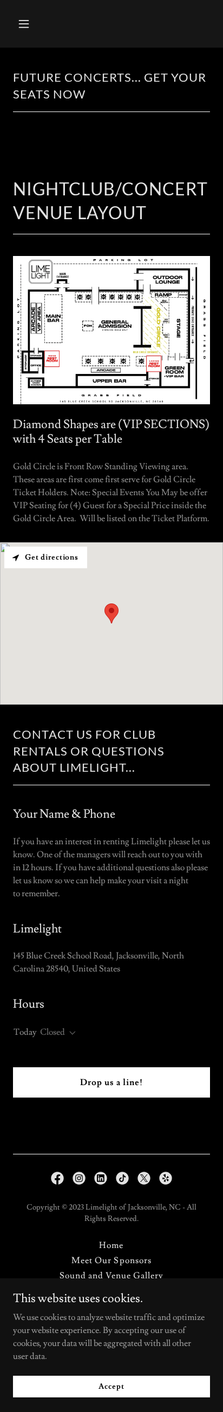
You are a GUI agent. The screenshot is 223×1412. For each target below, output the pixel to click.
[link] (57, 1178)
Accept (111, 1386)
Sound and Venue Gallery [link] (111, 1275)
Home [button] (111, 1245)
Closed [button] (52, 1032)
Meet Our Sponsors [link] (111, 1260)
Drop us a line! (111, 1082)
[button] (28, 24)
